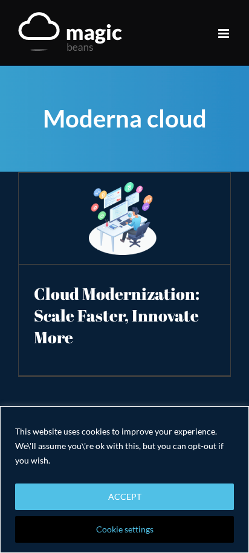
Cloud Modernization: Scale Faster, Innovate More (116, 315)
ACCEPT (124, 496)
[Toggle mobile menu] (224, 33)
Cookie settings (125, 529)
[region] (124, 479)
